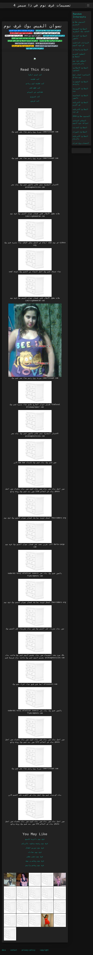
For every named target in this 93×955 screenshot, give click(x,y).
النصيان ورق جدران (81, 143)
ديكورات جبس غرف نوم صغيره (47, 38)
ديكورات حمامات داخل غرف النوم (21, 30)
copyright (44, 950)
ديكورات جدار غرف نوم (34, 48)
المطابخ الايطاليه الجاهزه (80, 69)
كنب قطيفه (35, 79)
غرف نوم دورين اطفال (35, 848)
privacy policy (28, 950)
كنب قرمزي (35, 101)
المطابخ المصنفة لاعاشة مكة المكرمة (81, 30)
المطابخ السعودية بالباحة (80, 83)
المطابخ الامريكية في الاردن (80, 103)
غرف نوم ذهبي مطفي (35, 856)
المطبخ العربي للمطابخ (79, 55)
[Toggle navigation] (88, 5)
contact (13, 950)
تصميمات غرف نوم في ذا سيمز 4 (42, 5)
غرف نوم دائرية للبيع (35, 839)
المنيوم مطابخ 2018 (81, 116)
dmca (4, 950)
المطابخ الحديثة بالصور (80, 37)
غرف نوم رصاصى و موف (35, 861)
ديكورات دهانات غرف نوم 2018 (23, 38)
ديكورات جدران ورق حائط (45, 43)
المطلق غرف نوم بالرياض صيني (79, 62)
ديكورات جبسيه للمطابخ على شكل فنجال (23, 40)
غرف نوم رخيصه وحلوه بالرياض (35, 843)
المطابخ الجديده (80, 127)
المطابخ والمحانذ (80, 50)
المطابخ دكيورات (80, 132)
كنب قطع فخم (35, 88)
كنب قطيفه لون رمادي (35, 83)
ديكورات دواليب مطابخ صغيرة (51, 40)
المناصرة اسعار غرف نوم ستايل (81, 76)
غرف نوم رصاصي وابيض (35, 865)
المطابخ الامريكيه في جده (80, 110)
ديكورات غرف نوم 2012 (13, 35)
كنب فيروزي (35, 97)
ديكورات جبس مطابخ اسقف (24, 43)
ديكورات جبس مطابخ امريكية (22, 46)
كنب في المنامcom (35, 92)
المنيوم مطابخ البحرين (79, 23)
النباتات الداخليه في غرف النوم (81, 44)
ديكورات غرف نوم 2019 (32, 35)
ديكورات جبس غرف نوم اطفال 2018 (47, 33)
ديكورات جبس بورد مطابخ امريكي (48, 30)
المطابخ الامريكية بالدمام (80, 137)
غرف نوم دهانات (35, 852)
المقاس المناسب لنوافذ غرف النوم (80, 122)
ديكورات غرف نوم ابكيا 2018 (46, 46)
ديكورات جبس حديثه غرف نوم (53, 35)
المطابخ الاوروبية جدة (80, 90)
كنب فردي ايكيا (35, 75)
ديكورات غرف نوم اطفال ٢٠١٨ (21, 33)
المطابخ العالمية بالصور (80, 96)
